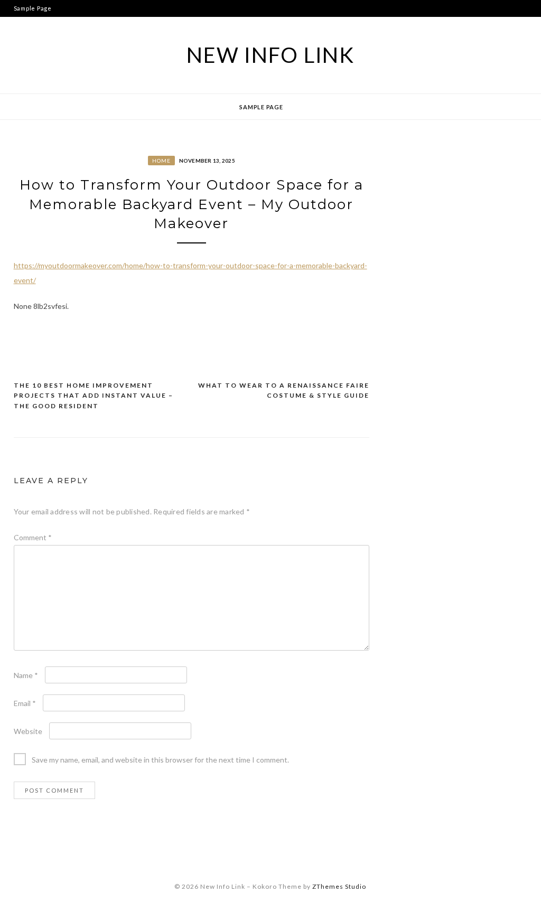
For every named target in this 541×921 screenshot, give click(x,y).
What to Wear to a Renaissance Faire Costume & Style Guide (283, 390)
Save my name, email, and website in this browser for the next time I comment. (160, 759)
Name (26, 675)
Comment (33, 537)
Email (25, 703)
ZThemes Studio (339, 886)
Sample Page (33, 8)
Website (28, 731)
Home (161, 160)
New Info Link (270, 55)
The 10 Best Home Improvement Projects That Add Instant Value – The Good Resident (93, 395)
